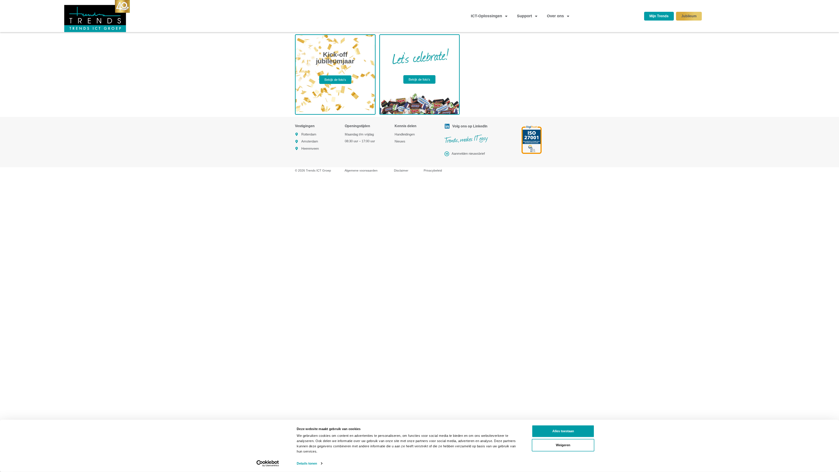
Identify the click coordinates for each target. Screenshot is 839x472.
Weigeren (563, 445)
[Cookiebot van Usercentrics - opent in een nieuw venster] (268, 463)
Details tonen (307, 463)
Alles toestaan (563, 431)
